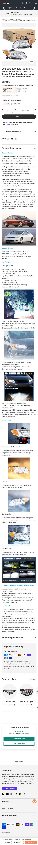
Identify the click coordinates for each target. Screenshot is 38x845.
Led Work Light (26, 702)
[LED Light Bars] (9, 691)
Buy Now (31, 842)
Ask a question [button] (19, 744)
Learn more (14, 124)
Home (3, 19)
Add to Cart (17, 842)
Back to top (19, 761)
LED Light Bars (10, 702)
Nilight (8, 832)
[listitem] (9, 90)
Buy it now (19, 117)
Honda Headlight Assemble (14, 19)
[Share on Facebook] (12, 139)
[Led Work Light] (26, 691)
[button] (30, 3)
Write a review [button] (19, 739)
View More (32, 679)
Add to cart (25, 111)
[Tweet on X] (8, 139)
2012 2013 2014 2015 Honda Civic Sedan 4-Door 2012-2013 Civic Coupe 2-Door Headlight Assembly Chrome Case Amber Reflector (19, 20)
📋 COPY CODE (15, 104)
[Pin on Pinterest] (16, 139)
